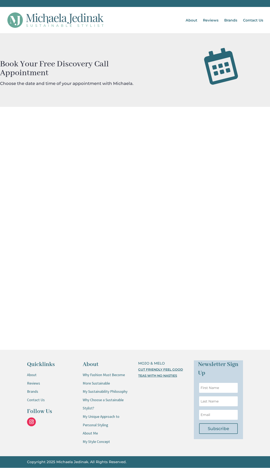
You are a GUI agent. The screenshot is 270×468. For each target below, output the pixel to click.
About (191, 20)
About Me (90, 433)
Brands (230, 20)
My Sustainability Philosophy (105, 391)
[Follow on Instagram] (31, 421)
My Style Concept (96, 441)
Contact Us (253, 20)
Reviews (211, 20)
